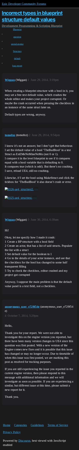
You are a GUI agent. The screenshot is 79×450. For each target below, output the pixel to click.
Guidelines (37, 425)
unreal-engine (17, 44)
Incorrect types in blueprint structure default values (32, 16)
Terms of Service (58, 425)
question (17, 37)
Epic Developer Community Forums (24, 3)
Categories (20, 425)
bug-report (17, 65)
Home (6, 425)
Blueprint (17, 29)
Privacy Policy (12, 432)
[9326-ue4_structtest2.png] (21, 189)
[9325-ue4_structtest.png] (21, 198)
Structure (17, 51)
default (17, 58)
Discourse (24, 440)
